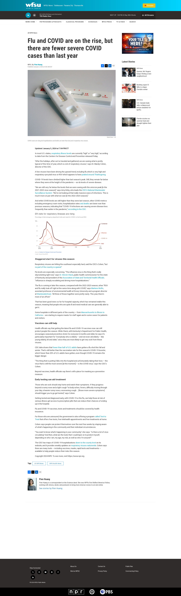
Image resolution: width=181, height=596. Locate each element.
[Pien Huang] (32, 484)
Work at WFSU (75, 571)
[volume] (34, 15)
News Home (30, 22)
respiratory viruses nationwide (83, 445)
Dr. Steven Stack (66, 275)
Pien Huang (38, 65)
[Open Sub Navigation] (36, 22)
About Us (73, 566)
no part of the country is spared (48, 267)
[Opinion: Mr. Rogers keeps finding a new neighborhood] (129, 72)
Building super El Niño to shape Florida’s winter (143, 87)
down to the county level (86, 443)
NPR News (140, 68)
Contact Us (101, 566)
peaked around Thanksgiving (94, 174)
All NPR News (32, 33)
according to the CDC (77, 209)
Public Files (129, 566)
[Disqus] (90, 530)
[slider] (37, 15)
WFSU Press (107, 22)
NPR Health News (55, 463)
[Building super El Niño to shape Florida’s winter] (129, 88)
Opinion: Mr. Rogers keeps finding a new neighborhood (144, 73)
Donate (150, 5)
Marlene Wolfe (97, 288)
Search (132, 22)
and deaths (85, 203)
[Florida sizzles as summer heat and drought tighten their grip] (129, 122)
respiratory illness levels (61, 153)
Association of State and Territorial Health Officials (83, 278)
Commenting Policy (132, 571)
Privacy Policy (102, 571)
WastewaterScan (44, 294)
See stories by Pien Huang (50, 488)
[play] (28, 15)
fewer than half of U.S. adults (65, 347)
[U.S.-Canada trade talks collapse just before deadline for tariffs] (129, 103)
